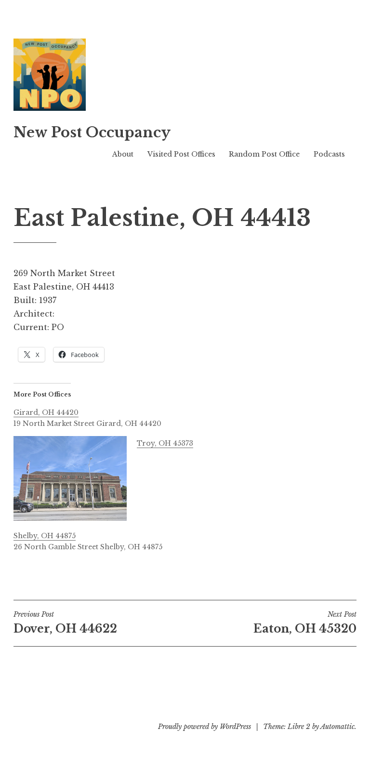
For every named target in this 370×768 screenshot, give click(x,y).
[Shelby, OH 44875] (189, 540)
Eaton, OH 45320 (305, 622)
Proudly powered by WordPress (204, 726)
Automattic (337, 726)
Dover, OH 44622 (65, 622)
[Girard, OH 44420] (189, 416)
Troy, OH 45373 (165, 443)
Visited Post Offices (181, 154)
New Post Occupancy (92, 132)
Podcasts (329, 154)
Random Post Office (264, 154)
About (122, 154)
